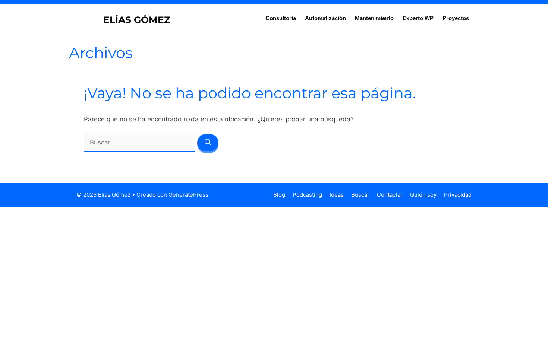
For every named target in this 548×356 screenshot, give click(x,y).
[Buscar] (207, 142)
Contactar (390, 194)
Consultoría (280, 18)
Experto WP (418, 18)
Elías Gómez (136, 19)
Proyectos (456, 18)
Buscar (360, 194)
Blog (279, 194)
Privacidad (458, 194)
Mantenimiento (374, 18)
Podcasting (307, 194)
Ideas (337, 194)
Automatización (325, 18)
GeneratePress (188, 194)
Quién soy (423, 194)
